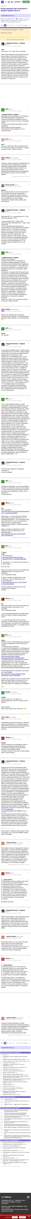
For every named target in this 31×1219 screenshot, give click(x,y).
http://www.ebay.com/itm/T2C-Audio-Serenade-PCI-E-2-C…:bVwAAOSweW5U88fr (15, 512)
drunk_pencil (9, 185)
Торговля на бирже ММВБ (8, 1089)
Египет (4, 1054)
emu (10, 20)
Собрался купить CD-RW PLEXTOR (10, 1150)
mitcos (7, 503)
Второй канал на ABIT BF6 (8, 1158)
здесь (13, 15)
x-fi (23, 19)
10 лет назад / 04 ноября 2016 (13, 844)
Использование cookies (8, 1209)
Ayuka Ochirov (11, 843)
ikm (6, 546)
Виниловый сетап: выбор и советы (11, 1069)
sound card (18, 22)
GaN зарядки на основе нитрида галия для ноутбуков (15, 1056)
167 (22, 25)
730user (8, 737)
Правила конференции (17, 1206)
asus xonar (27, 19)
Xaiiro (7, 717)
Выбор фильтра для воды (9, 1094)
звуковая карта (11, 22)
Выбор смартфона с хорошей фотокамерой (13, 1074)
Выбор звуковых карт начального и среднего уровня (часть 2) (14, 9)
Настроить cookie (19, 1209)
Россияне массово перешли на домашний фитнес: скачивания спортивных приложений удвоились (15, 1114)
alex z (7, 139)
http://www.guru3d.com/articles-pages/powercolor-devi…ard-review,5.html (12, 657)
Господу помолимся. (7, 1084)
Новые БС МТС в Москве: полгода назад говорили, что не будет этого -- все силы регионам (16, 1160)
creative (5, 22)
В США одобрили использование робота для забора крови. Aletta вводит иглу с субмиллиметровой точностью (17, 1125)
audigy (20, 19)
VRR (5, 1102)
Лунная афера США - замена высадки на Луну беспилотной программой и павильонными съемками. (16, 1079)
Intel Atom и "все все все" (9, 1086)
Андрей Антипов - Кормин (16, 43)
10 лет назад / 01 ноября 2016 (13, 719)
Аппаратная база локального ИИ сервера (12, 1088)
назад (2, 25)
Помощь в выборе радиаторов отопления (12, 1070)
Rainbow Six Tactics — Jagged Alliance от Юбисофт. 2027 (16, 1104)
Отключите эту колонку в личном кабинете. (11, 1166)
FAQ (3, 1208)
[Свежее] (8, 2)
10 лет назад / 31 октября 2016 (13, 186)
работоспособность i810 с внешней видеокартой (14, 1142)
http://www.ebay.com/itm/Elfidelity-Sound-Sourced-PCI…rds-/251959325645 (13, 674)
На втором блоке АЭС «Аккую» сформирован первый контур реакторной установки (16, 1111)
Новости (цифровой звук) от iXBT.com (10, 1108)
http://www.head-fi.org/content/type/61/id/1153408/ (14, 810)
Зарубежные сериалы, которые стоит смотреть (13, 1067)
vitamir (7, 158)
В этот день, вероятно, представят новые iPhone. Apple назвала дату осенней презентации (16, 1116)
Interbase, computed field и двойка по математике (14, 1147)
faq (18, 19)
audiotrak (21, 20)
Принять (15, 1217)
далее (26, 25)
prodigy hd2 (14, 20)
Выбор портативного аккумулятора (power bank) (14, 1059)
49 (7, 25)
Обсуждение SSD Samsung (9, 1062)
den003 (7, 692)
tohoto (7, 873)
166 (20, 25)
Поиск (25, 1206)
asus (25, 20)
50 (9, 25)
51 (11, 25)
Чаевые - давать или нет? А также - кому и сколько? (14, 1061)
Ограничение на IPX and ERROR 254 (10, 1146)
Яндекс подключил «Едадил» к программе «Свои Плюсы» (17, 1127)
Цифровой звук (4, 6)
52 (13, 25)
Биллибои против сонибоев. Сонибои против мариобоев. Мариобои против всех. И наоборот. (16, 1077)
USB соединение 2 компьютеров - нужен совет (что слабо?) (16, 1152)
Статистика (7, 1208)
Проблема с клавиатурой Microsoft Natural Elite (13, 1155)
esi (17, 20)
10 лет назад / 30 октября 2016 (13, 46)
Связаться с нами (6, 1206)
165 (17, 25)
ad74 (6, 109)
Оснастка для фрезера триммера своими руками (15, 1100)
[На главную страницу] (2, 2)
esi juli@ (6, 20)
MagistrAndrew (11, 19)
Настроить (22, 1217)
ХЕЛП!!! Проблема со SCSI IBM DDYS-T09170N (12, 1144)
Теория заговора (8, 1099)
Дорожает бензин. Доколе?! (9, 1072)
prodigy (2, 20)
